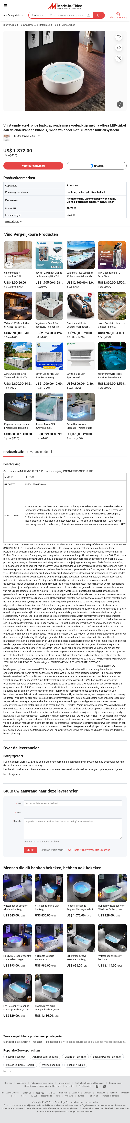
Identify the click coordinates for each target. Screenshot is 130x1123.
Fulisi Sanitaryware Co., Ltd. (26, 136)
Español (75, 1092)
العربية (34, 1095)
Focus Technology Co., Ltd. (61, 1102)
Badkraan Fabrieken (75, 1056)
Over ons (8, 1083)
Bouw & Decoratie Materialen (35, 24)
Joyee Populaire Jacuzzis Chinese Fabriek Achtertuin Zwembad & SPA (111, 325)
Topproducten (115, 1083)
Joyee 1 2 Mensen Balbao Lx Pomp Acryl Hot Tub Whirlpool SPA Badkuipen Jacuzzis (49, 275)
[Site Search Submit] (99, 15)
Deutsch (87, 1092)
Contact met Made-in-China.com (89, 1083)
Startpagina (9, 24)
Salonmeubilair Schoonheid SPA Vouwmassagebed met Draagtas (16, 275)
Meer (6, 1071)
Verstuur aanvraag (33, 165)
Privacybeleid (64, 1083)
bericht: (18, 821)
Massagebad (68, 24)
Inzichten (70, 1086)
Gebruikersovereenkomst (42, 1083)
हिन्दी (58, 1095)
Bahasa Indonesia (110, 1095)
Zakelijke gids (85, 1086)
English (15, 1092)
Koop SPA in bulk (76, 1064)
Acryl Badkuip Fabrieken (45, 1056)
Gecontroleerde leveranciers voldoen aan (42, 1086)
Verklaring (21, 1083)
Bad (56, 24)
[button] (5, 5)
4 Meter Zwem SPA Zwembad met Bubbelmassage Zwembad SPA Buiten (47, 426)
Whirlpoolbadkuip (51, 1064)
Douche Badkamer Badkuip (20, 1064)
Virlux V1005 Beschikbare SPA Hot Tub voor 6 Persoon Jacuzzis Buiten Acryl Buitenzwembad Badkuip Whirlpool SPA (17, 325)
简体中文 (27, 1092)
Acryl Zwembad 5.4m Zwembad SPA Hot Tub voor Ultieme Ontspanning (17, 376)
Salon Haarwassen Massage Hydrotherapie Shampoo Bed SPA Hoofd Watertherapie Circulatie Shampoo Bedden (80, 426)
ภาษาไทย (69, 1095)
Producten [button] (37, 15)
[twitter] (104, 1086)
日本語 (52, 1092)
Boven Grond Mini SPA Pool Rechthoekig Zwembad (47, 376)
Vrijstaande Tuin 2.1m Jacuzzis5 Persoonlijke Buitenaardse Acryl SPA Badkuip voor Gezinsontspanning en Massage (48, 325)
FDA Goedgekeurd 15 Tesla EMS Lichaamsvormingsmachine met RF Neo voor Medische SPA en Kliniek (112, 275)
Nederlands (46, 1095)
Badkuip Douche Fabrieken (107, 1056)
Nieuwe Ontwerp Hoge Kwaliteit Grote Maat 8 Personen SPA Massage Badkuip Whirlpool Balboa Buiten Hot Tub (111, 376)
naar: (19, 812)
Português (100, 1092)
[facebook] (97, 1086)
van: (20, 803)
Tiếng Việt (93, 1095)
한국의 (23, 1095)
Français (63, 1092)
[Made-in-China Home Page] (65, 6)
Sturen (30, 850)
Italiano (113, 1092)
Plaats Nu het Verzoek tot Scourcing (89, 849)
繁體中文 (40, 1092)
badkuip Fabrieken (15, 1056)
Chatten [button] (99, 165)
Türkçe (81, 1095)
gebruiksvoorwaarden (82, 1111)
